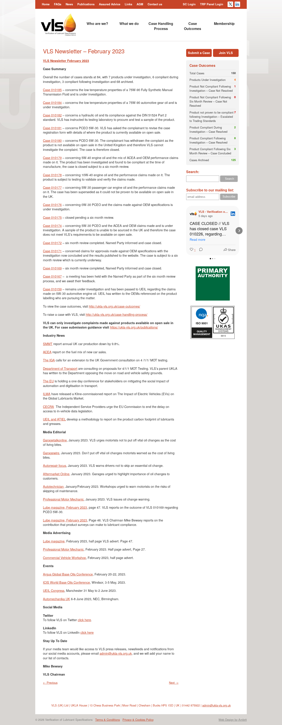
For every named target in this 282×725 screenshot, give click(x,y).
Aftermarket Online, (56, 473)
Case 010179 (52, 157)
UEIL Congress (53, 590)
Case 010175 (52, 217)
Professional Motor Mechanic (63, 499)
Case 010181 (52, 127)
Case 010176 (52, 204)
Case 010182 (52, 115)
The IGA (49, 360)
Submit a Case (199, 52)
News (69, 4)
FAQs (57, 4)
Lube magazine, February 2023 (65, 507)
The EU (48, 381)
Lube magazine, (54, 541)
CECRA (48, 406)
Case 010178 (52, 174)
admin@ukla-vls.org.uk (116, 653)
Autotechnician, (54, 486)
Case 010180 (52, 140)
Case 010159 (52, 289)
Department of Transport (60, 368)
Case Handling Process (160, 26)
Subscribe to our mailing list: (210, 190)
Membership (224, 23)
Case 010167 (52, 276)
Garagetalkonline (55, 440)
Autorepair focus (54, 465)
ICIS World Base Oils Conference (66, 582)
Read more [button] (197, 239)
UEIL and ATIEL (54, 419)
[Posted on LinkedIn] (233, 213)
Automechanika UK (56, 598)
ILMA (46, 393)
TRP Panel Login (211, 4)
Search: (192, 171)
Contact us (155, 4)
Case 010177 (52, 187)
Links (128, 4)
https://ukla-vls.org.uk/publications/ (134, 327)
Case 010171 (52, 251)
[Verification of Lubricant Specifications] (58, 34)
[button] (186, 230)
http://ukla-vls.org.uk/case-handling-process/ (116, 314)
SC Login (189, 4)
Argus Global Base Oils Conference (68, 574)
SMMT (47, 343)
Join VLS (226, 52)
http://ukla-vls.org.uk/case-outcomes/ (114, 306)
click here (84, 619)
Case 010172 (52, 242)
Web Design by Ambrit (233, 720)
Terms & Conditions (107, 720)
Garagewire (51, 452)
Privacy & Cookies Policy (138, 720)
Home (46, 4)
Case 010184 (52, 102)
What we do (129, 23)
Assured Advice (109, 4)
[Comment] (200, 250)
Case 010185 (52, 89)
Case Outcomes (192, 26)
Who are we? (97, 23)
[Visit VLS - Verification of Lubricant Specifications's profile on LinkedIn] (194, 213)
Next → (173, 682)
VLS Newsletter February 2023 (66, 60)
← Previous (50, 682)
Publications (86, 4)
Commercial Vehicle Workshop (64, 557)
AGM (140, 4)
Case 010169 (52, 268)
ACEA (47, 351)
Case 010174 (52, 225)
